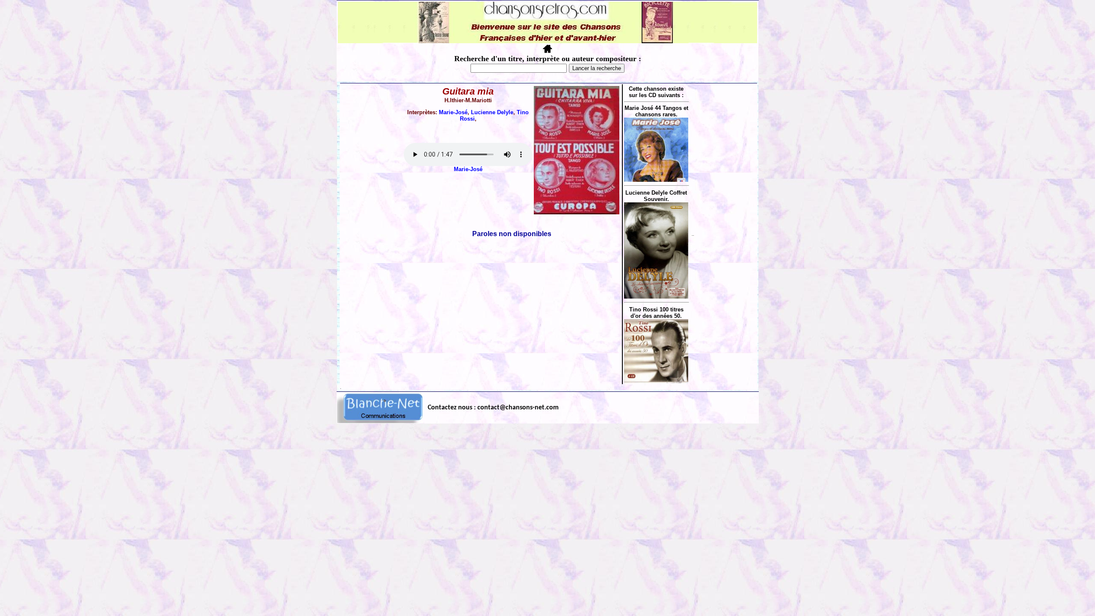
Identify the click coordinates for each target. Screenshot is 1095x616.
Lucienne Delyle (492, 112)
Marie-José (453, 112)
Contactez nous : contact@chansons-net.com (493, 407)
